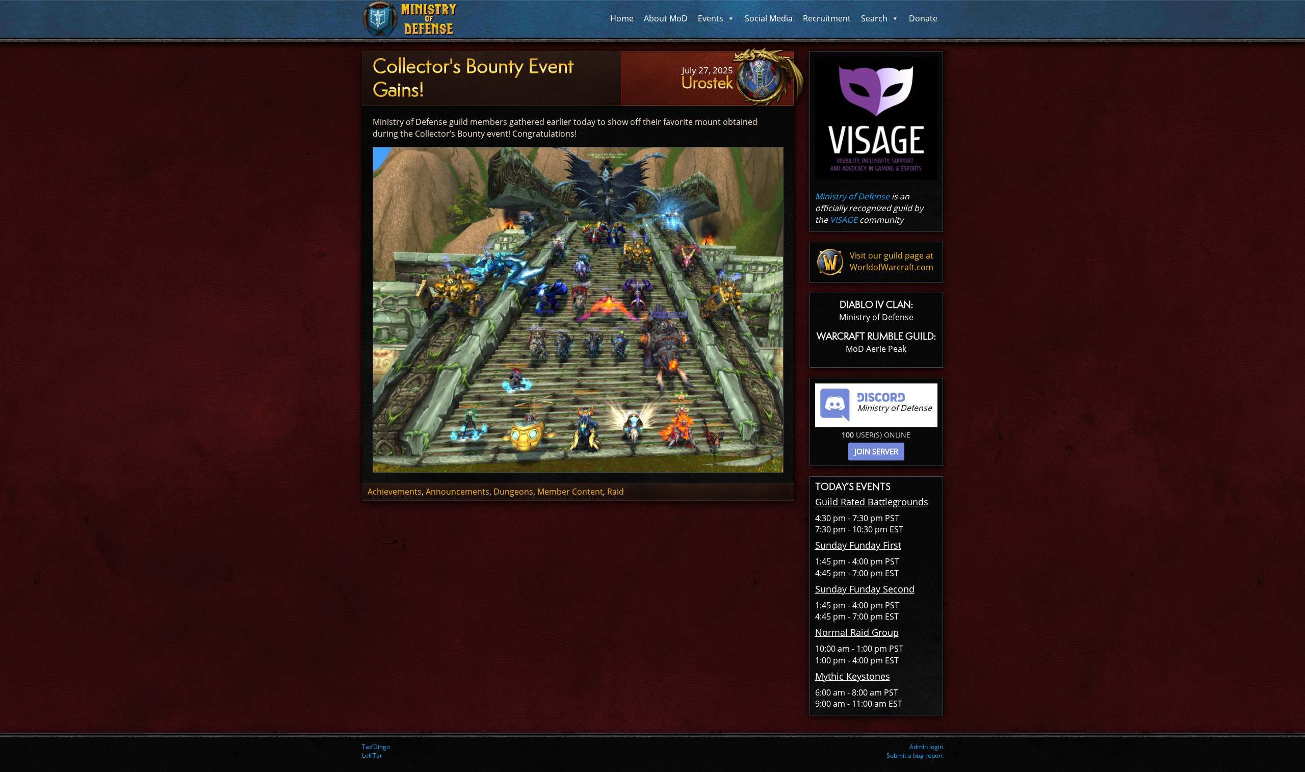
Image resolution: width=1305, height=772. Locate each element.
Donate (923, 18)
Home (622, 18)
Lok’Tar (372, 755)
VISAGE (843, 219)
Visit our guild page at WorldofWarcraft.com (891, 261)
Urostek (707, 82)
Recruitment (827, 18)
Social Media (769, 18)
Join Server (876, 451)
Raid (615, 491)
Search (874, 18)
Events (710, 18)
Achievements (395, 491)
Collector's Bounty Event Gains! (473, 78)
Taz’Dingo (376, 746)
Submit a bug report (914, 755)
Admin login (926, 746)
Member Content (570, 491)
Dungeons (513, 491)
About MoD (666, 18)
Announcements (457, 491)
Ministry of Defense (852, 196)
